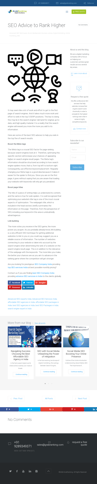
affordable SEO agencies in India (21, 302)
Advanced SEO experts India (19, 299)
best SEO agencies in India (24, 305)
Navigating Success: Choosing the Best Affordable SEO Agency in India (21, 355)
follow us (90, 3)
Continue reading (21, 374)
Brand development (34, 33)
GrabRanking (68, 472)
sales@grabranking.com (68, 3)
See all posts (40, 323)
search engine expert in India (19, 308)
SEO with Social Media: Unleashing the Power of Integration (48, 354)
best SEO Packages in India (46, 305)
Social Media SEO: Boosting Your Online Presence (76, 354)
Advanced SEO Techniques (18, 33)
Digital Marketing (59, 33)
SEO (18, 36)
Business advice (47, 33)
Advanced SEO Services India (44, 299)
